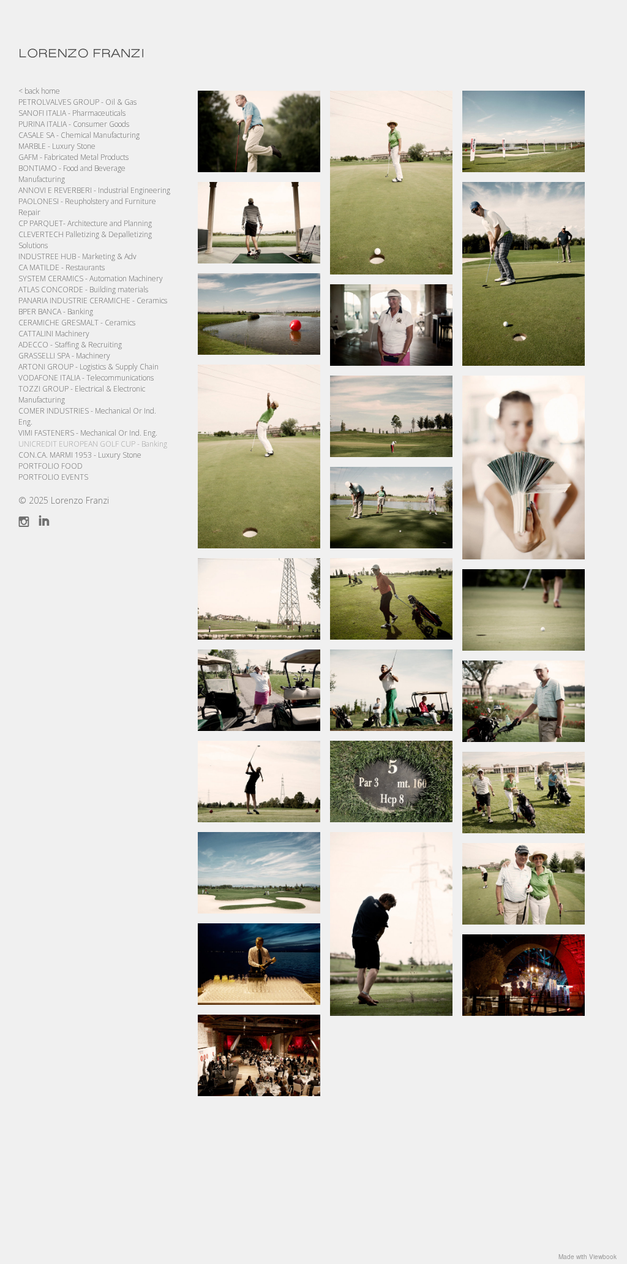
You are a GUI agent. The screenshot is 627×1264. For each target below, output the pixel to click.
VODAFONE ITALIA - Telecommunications (86, 378)
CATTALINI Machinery (53, 333)
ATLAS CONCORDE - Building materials (83, 289)
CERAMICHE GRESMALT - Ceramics (76, 322)
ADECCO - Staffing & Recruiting (70, 344)
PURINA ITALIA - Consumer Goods (73, 124)
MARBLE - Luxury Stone (57, 146)
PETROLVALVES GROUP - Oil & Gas (77, 102)
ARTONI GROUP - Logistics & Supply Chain (88, 366)
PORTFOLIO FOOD (50, 466)
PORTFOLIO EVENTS (53, 477)
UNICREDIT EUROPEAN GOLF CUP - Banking (92, 444)
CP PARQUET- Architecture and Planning (85, 223)
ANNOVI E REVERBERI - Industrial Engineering (94, 190)
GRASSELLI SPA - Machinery (64, 355)
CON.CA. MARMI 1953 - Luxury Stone (79, 455)
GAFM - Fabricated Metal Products (73, 157)
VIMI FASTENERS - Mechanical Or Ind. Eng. (87, 433)
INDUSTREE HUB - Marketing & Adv (77, 256)
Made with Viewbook (587, 1256)
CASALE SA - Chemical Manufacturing (79, 135)
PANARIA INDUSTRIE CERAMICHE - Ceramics (92, 300)
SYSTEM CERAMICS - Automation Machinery (90, 278)
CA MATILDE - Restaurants (61, 267)
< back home (39, 91)
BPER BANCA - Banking (55, 311)
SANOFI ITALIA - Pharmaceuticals (72, 113)
